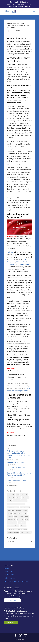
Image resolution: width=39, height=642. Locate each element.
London (19, 513)
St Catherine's (22, 523)
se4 (18, 519)
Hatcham (25, 510)
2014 (13, 494)
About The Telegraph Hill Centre (17, 581)
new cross (10, 516)
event (17, 507)
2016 (22, 494)
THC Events (9, 575)
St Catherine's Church (13, 526)
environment (11, 507)
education (21, 504)
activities (18, 497)
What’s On (9, 568)
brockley (10, 501)
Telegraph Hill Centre (19, 2)
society (15, 523)
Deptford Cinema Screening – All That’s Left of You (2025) (19, 474)
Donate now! (11, 622)
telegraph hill (11, 529)
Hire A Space (10, 578)
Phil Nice (10, 252)
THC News (9, 571)
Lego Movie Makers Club (16, 468)
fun (21, 507)
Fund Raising (11, 510)
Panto (26, 516)
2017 (26, 494)
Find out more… (12, 600)
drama (15, 504)
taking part (23, 526)
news (15, 516)
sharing (9, 523)
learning (10, 513)
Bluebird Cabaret (26, 264)
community (24, 501)
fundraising (27, 507)
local (15, 513)
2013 (9, 494)
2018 (9, 497)
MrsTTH (21, 639)
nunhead (21, 516)
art (27, 497)
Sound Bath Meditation (15, 462)
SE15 (26, 519)
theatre (22, 532)
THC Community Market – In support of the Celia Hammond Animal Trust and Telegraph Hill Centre (19, 454)
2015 (17, 494)
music (24, 513)
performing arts (12, 519)
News (18, 31)
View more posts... (13, 486)
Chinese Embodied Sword (16, 480)
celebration (16, 501)
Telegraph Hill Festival (13, 532)
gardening (18, 510)
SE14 (22, 519)
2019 (13, 497)
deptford (10, 504)
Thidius (19, 262)
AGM (23, 497)
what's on (28, 532)
